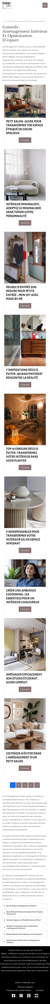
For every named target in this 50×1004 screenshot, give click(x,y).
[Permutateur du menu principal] (45, 5)
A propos (40, 990)
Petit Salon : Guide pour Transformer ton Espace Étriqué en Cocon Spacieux (24, 127)
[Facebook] (13, 995)
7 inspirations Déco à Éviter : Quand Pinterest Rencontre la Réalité (24, 374)
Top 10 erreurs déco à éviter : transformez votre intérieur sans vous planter (22, 455)
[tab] (25, 906)
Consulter (25, 140)
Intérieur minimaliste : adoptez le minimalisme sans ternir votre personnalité (23, 210)
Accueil (4, 21)
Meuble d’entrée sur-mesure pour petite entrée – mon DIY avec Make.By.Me (22, 293)
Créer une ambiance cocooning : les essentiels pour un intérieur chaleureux (22, 596)
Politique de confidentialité (18, 990)
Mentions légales (25, 987)
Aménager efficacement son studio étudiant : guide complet (24, 678)
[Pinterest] (28, 995)
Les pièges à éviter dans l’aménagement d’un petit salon (23, 757)
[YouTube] (36, 995)
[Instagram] (21, 995)
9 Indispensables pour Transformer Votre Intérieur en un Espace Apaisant (23, 538)
